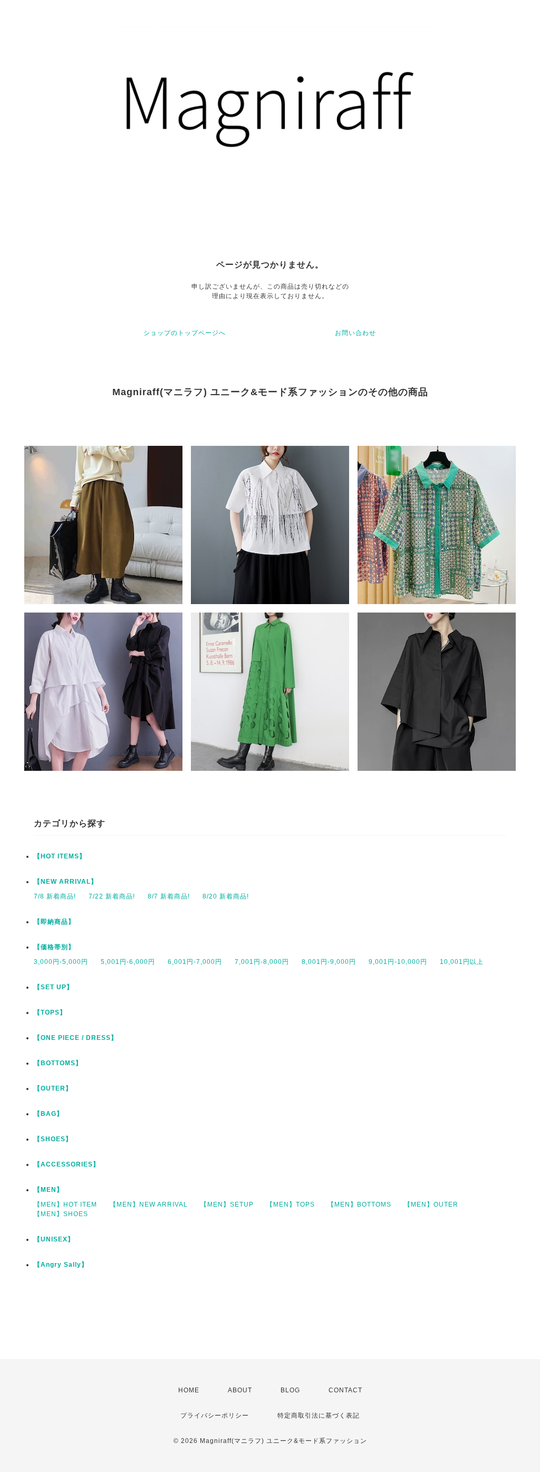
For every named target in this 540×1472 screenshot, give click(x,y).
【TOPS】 (50, 1012)
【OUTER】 (53, 1088)
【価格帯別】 (54, 947)
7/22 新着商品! (112, 896)
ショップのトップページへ (184, 333)
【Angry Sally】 (61, 1264)
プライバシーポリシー (214, 1415)
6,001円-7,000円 (195, 962)
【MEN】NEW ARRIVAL (149, 1204)
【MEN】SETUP (227, 1204)
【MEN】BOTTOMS (359, 1204)
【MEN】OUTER (431, 1204)
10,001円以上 (462, 962)
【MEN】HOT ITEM (65, 1204)
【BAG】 (48, 1113)
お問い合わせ (355, 333)
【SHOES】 (53, 1139)
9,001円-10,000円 (398, 962)
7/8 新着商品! (55, 896)
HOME (188, 1390)
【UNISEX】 (54, 1239)
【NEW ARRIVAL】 (66, 881)
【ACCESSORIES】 (67, 1164)
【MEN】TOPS (290, 1204)
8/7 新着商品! (169, 896)
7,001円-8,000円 (262, 962)
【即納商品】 (54, 921)
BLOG (290, 1390)
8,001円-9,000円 (329, 962)
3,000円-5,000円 (61, 962)
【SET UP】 (53, 987)
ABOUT (240, 1390)
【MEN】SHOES (61, 1214)
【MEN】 (48, 1189)
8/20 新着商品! (225, 896)
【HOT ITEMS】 (60, 856)
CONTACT (345, 1390)
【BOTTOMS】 (58, 1063)
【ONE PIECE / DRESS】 (76, 1037)
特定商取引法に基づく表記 (318, 1415)
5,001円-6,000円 (128, 962)
